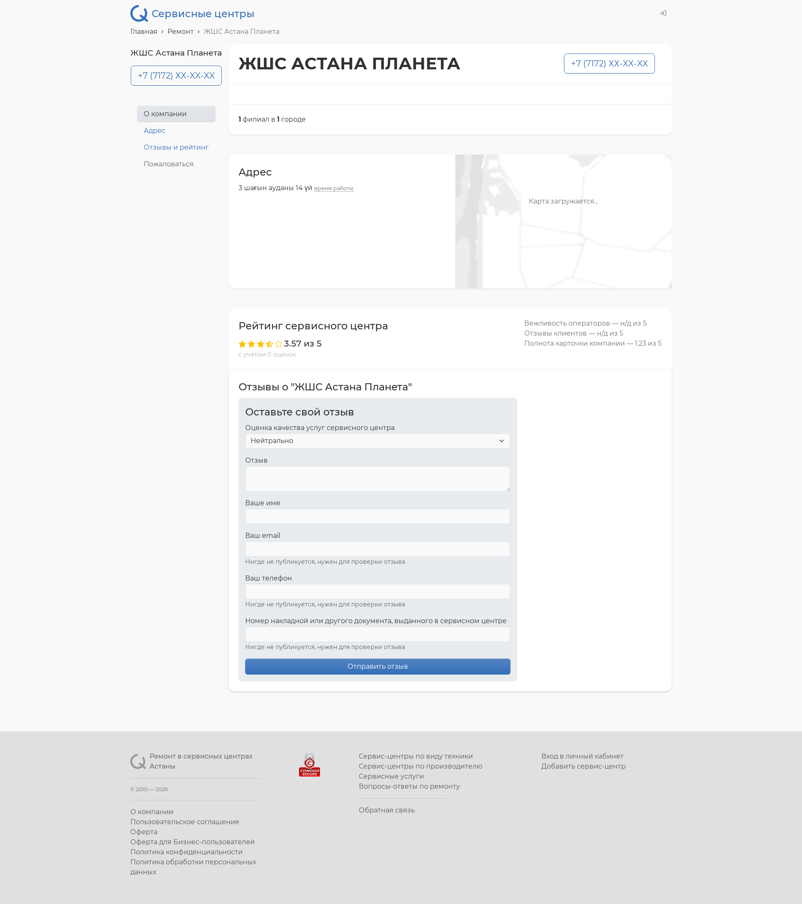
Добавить (583, 766)
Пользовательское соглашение (184, 822)
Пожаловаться (169, 164)
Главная (143, 32)
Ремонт (181, 32)
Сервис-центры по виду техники (416, 756)
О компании (165, 114)
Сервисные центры (203, 14)
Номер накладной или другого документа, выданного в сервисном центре (376, 621)
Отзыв (256, 460)
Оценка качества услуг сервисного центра (320, 428)
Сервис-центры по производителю (420, 766)
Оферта (143, 832)
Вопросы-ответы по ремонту (409, 786)
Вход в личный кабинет (582, 756)
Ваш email (262, 536)
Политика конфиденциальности (186, 852)
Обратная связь (387, 810)
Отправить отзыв (378, 666)
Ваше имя (262, 503)
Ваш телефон (268, 578)
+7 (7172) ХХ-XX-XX (176, 76)
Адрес (154, 131)
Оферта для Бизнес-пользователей (192, 842)
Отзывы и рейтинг (176, 147)
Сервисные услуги (391, 776)
